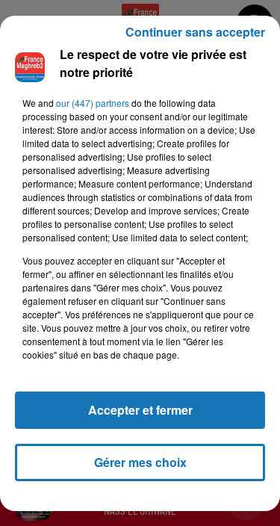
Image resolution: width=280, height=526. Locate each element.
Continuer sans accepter (195, 31)
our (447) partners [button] (92, 102)
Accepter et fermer (140, 409)
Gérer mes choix (140, 462)
